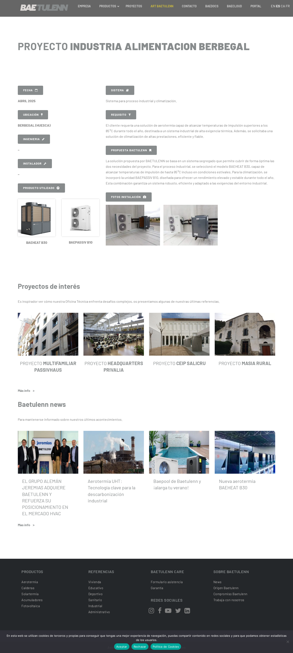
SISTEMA (117, 90)
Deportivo (95, 594)
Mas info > (26, 525)
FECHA (28, 90)
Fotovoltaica (30, 606)
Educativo (95, 588)
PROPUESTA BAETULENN (129, 150)
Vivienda (94, 582)
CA (283, 6)
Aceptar (121, 646)
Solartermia (30, 594)
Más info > (26, 390)
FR (288, 6)
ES (278, 6)
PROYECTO (179, 363)
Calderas (27, 588)
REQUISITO (118, 114)
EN (273, 6)
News (217, 582)
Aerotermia (29, 582)
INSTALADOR (32, 163)
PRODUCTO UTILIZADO (38, 188)
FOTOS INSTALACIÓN (126, 197)
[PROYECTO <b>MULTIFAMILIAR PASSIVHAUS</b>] (48, 334)
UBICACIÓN (31, 114)
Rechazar (140, 646)
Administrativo (99, 612)
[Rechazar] (287, 642)
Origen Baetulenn (226, 588)
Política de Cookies (166, 646)
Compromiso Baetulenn (230, 594)
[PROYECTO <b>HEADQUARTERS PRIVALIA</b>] (113, 334)
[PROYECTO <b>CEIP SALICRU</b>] (179, 334)
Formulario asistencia (167, 582)
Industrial (95, 606)
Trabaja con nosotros (228, 600)
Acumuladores (31, 600)
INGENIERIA (31, 139)
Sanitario (95, 600)
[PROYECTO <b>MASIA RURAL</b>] (245, 334)
